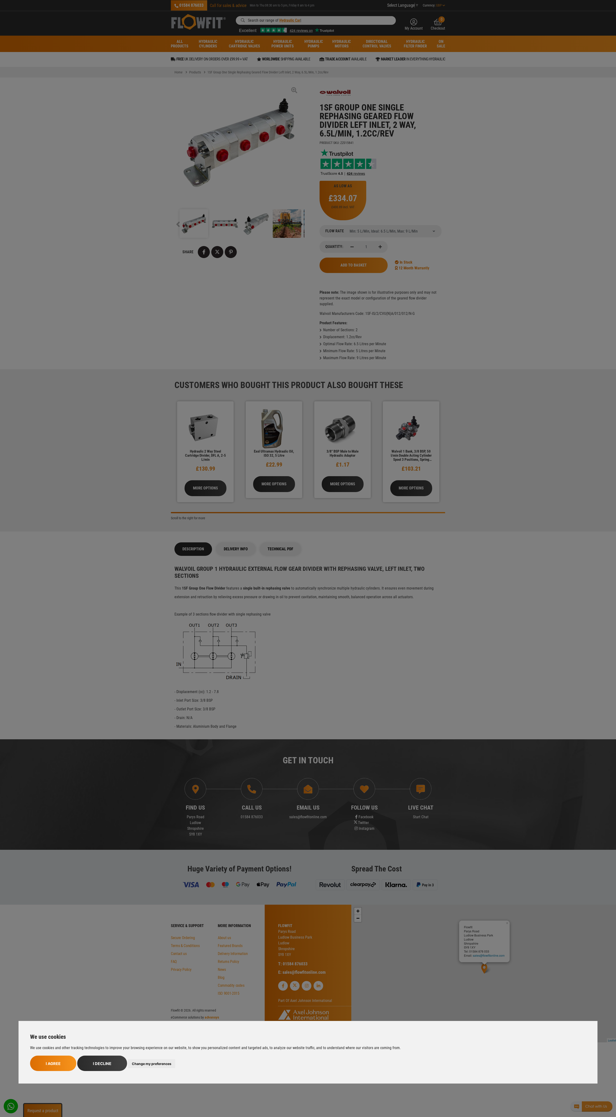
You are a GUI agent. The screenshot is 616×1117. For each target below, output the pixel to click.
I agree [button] (53, 1063)
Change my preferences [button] (151, 1064)
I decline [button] (102, 1063)
